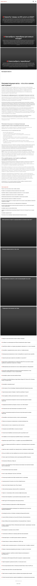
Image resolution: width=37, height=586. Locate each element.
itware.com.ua (4, 1)
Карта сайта (18, 583)
